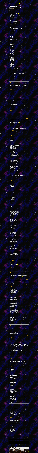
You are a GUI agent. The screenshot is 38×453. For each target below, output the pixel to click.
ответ (26, 87)
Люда (11, 30)
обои (26, 3)
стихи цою (24, 3)
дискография (10, 3)
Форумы (10, 5)
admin (13, 8)
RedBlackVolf (12, 94)
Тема (14, 5)
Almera (11, 366)
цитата (27, 87)
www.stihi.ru (11, 105)
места (14, 3)
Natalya (11, 337)
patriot (11, 180)
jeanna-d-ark (11, 404)
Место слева (12, 5)
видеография (13, 3)
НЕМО (11, 422)
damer (11, 89)
